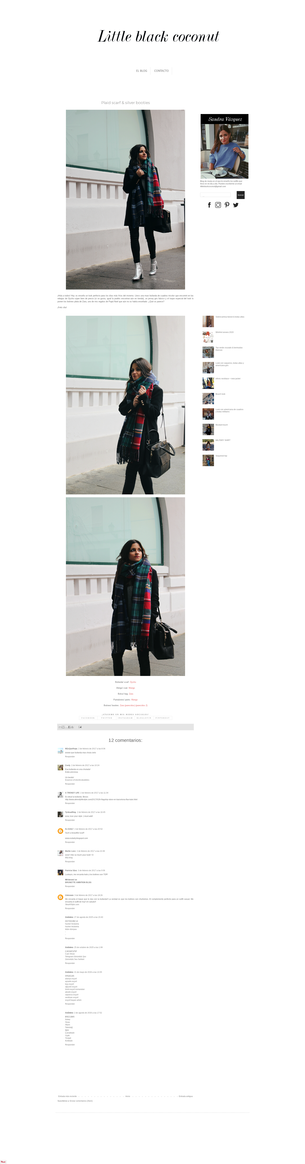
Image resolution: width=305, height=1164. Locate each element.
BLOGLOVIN (144, 718)
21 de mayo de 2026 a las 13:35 (88, 972)
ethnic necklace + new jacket (228, 379)
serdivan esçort (71, 997)
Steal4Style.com (72, 904)
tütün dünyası (71, 929)
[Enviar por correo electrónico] (60, 727)
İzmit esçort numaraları (75, 989)
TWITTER (106, 718)
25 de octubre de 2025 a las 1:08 (88, 947)
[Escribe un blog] (63, 727)
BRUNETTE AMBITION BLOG (78, 882)
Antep (67, 1019)
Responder (70, 757)
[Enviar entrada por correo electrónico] (79, 727)
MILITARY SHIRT (223, 440)
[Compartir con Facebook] (69, 727)
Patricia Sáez (71, 870)
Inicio (127, 1096)
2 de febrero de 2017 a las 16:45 (91, 812)
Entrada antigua (186, 1096)
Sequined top (221, 456)
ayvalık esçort (71, 981)
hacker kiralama (72, 924)
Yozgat (68, 1038)
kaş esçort (69, 984)
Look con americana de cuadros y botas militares (229, 410)
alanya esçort (71, 979)
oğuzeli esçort (71, 987)
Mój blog (69, 858)
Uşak (67, 1035)
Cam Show (70, 954)
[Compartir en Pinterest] (72, 727)
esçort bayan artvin (73, 1000)
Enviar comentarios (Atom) (81, 1101)
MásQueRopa (71, 749)
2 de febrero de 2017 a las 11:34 (94, 793)
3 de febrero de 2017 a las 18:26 (89, 895)
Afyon (67, 1025)
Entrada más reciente (67, 1096)
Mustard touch (222, 425)
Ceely (67, 765)
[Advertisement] (30, 1144)
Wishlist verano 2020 (225, 332)
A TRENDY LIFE (72, 793)
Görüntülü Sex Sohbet (74, 959)
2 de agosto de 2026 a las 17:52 (88, 1013)
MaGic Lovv (70, 851)
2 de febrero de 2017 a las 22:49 (91, 851)
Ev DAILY (69, 829)
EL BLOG (141, 71)
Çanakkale (70, 1033)
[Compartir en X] (66, 727)
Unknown (69, 895)
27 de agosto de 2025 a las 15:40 (88, 917)
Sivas (67, 1022)
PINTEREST (163, 718)
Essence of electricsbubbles (77, 780)
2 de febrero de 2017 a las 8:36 (91, 749)
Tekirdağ (69, 1027)
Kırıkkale (69, 1041)
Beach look (220, 394)
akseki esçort (70, 992)
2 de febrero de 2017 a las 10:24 (85, 765)
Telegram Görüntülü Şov (75, 956)
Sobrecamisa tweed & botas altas (230, 317)
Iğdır (67, 1030)
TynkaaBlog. (70, 812)
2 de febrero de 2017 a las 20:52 (89, 829)
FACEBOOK (88, 718)
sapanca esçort (71, 995)
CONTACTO (161, 71)
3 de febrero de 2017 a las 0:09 (91, 870)
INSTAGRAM (125, 718)
